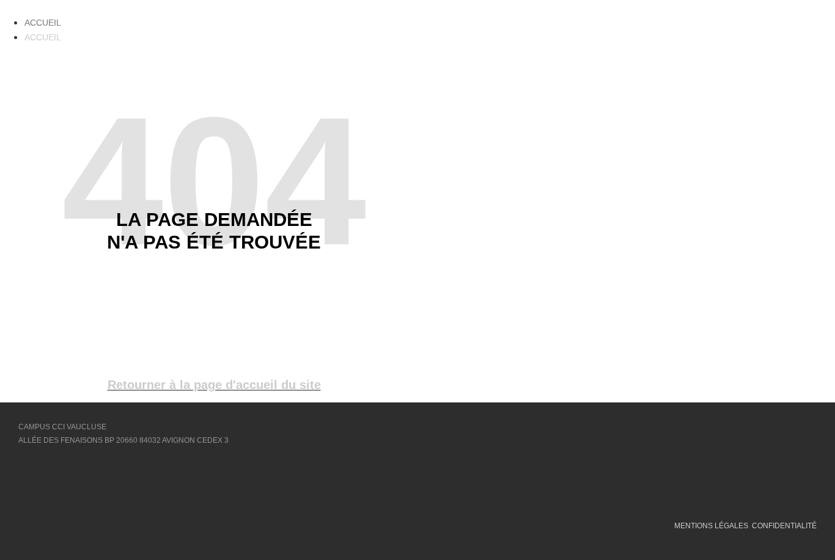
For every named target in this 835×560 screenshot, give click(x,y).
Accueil (42, 22)
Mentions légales (711, 526)
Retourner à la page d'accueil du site (214, 384)
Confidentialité (784, 526)
